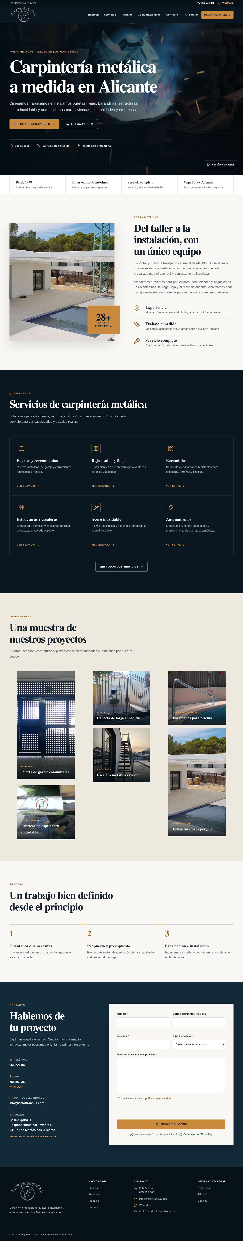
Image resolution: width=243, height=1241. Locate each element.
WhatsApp (228, 3)
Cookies (202, 1200)
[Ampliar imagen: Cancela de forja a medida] (121, 698)
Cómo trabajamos (149, 14)
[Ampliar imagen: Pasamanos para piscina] (197, 698)
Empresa (93, 14)
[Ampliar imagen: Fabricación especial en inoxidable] (46, 812)
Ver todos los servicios (119, 566)
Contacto (172, 14)
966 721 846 (208, 3)
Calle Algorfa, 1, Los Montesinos (158, 1211)
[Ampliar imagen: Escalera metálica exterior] (121, 755)
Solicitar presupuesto (31, 123)
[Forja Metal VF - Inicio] (23, 14)
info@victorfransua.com (26, 1103)
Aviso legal (204, 1187)
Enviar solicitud (173, 1124)
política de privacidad (158, 1098)
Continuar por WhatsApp (197, 1134)
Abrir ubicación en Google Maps (30, 1136)
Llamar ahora (82, 123)
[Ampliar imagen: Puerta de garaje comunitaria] (46, 725)
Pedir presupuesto (217, 14)
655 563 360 (17, 1081)
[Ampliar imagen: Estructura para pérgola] (197, 782)
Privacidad (204, 1194)
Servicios (110, 14)
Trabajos (127, 14)
